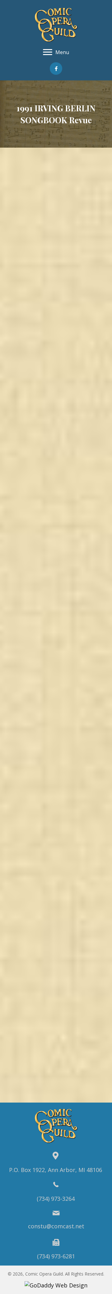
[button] (56, 68)
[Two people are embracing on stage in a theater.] (56, 918)
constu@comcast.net (56, 1226)
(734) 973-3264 (56, 1198)
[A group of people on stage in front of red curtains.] (56, 853)
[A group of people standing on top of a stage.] (56, 193)
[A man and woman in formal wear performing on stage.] (56, 527)
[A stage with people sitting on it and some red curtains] (56, 260)
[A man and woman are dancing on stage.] (56, 373)
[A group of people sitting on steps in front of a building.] (56, 786)
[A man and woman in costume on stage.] (56, 677)
